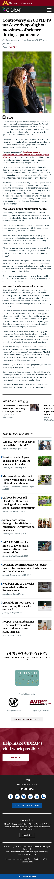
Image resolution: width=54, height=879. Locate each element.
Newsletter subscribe (27, 805)
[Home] (12, 9)
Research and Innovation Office (18, 859)
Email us (27, 835)
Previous (24, 401)
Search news (27, 789)
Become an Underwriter (27, 719)
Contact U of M (40, 859)
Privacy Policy (27, 862)
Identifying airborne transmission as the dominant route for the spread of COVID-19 (26, 154)
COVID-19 (13, 47)
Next (27, 401)
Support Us (15, 757)
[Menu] (49, 10)
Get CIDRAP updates (27, 876)
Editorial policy (27, 784)
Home (27, 780)
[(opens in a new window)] (18, 3)
